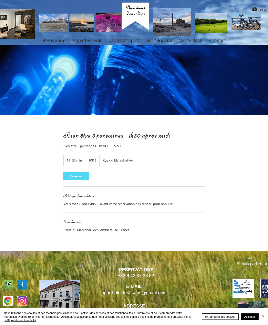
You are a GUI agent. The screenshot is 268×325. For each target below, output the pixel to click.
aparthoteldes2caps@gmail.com (134, 292)
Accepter (249, 317)
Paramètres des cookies (220, 317)
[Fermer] (263, 316)
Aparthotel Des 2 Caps (135, 10)
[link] (76, 176)
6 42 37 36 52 (140, 275)
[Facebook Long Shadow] (22, 284)
